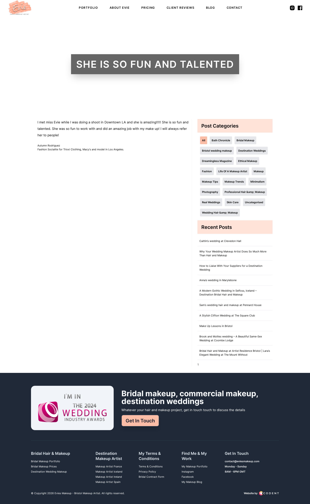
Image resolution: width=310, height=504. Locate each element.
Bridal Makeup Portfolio (45, 461)
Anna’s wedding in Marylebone (218, 280)
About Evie (120, 7)
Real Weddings (211, 202)
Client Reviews (180, 7)
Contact (235, 7)
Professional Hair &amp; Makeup (245, 192)
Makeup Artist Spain (108, 482)
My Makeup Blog (192, 482)
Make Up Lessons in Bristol (215, 326)
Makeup (259, 171)
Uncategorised (254, 202)
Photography (210, 192)
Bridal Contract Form (151, 476)
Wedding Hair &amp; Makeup (220, 212)
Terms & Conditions (151, 466)
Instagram (188, 471)
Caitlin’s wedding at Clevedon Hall (220, 241)
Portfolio (88, 7)
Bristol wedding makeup (217, 150)
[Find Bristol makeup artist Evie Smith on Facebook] (300, 8)
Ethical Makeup (247, 161)
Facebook (188, 476)
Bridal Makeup (245, 140)
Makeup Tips (210, 181)
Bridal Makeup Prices (44, 466)
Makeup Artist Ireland (109, 476)
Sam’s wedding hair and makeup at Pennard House (230, 305)
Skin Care (232, 202)
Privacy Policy (147, 471)
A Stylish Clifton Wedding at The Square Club (227, 315)
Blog (210, 7)
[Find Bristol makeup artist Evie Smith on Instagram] (292, 8)
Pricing (148, 7)
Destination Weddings (252, 150)
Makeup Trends (234, 181)
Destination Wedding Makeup (49, 471)
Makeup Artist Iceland (109, 471)
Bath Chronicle (221, 140)
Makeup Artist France (109, 466)
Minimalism (257, 181)
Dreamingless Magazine (217, 161)
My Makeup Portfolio (194, 466)
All (203, 140)
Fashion (207, 171)
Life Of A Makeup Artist (232, 171)
